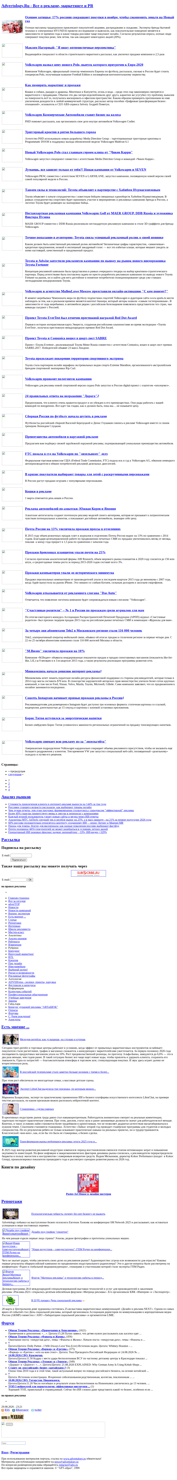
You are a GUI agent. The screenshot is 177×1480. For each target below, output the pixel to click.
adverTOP (14, 904)
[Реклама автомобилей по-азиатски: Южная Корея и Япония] (12, 519)
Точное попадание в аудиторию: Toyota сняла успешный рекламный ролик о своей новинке (94, 237)
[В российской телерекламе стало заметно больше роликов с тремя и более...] (10, 1077)
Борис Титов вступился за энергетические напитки (63, 718)
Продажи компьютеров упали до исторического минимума (69, 573)
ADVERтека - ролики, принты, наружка (32, 982)
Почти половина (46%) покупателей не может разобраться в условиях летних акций (58, 829)
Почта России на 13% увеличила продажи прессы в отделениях (73, 529)
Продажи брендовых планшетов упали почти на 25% (65, 552)
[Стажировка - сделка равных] (10, 1114)
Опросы (13, 1010)
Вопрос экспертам (19, 913)
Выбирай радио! (18, 969)
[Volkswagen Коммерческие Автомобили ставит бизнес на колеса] (12, 123)
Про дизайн (15, 963)
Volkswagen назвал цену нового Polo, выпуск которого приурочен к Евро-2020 (84, 64)
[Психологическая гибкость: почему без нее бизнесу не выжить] (10, 1219)
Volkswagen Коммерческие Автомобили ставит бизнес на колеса (73, 114)
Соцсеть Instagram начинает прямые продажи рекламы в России (73, 698)
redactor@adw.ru (68, 1464)
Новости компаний (19, 910)
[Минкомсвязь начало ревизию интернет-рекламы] (12, 684)
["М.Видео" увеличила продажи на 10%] (12, 661)
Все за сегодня (16, 901)
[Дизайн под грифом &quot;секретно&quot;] (16, 1233)
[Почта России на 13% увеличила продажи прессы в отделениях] (12, 541)
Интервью (14, 926)
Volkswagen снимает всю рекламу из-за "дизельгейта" (65, 741)
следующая (14, 774)
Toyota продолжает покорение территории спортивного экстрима (74, 358)
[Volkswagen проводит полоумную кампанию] (12, 387)
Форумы (13, 1013)
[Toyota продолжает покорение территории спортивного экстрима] (12, 368)
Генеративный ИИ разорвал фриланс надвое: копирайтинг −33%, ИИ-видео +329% (57, 832)
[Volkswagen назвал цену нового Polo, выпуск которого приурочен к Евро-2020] (12, 75)
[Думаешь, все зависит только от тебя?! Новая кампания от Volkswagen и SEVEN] (12, 180)
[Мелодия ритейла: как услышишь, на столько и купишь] (10, 1044)
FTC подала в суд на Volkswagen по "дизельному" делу (66, 454)
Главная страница (18, 897)
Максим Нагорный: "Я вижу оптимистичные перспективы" (70, 47)
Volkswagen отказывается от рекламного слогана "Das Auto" (71, 593)
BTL (11, 957)
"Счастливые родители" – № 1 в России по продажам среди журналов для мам (84, 610)
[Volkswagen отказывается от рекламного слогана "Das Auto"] (12, 601)
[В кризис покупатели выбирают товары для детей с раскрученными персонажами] (12, 483)
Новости (13, 907)
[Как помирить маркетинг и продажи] (12, 100)
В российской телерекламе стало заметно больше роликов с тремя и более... (64, 1071)
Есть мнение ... (17, 916)
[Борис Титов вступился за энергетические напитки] (12, 730)
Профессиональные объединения (28, 994)
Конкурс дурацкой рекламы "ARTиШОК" (33, 1007)
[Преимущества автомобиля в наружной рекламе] (12, 445)
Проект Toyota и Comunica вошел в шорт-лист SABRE (66, 338)
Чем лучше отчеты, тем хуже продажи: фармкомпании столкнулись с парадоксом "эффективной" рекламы (71, 810)
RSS (7, 1409)
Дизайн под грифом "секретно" (49, 1231)
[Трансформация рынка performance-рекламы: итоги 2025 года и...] (10, 1146)
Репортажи (14, 922)
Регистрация (19, 1452)
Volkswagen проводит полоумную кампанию (58, 379)
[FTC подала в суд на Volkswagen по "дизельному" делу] (12, 464)
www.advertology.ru (74, 1458)
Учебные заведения (19, 997)
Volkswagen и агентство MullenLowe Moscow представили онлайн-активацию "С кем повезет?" (96, 291)
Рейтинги (14, 941)
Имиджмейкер (16, 966)
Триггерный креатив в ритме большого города (60, 132)
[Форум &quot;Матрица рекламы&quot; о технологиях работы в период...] (16, 1283)
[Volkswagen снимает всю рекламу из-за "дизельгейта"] (12, 753)
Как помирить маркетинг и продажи (53, 85)
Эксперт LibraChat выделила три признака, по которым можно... (58, 1088)
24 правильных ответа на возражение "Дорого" (61, 396)
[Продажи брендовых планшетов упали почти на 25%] (12, 562)
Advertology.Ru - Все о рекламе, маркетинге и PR (47, 5)
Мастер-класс (16, 932)
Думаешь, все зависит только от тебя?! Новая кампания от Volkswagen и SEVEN (85, 169)
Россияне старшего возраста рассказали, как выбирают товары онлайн (50, 807)
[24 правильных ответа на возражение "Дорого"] (12, 406)
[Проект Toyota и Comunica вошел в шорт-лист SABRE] (12, 348)
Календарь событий (20, 991)
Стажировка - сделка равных (37, 1108)
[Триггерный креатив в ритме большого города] (12, 142)
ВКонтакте (22, 1409)
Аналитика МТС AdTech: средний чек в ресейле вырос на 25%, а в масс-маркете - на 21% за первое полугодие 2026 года (79, 819)
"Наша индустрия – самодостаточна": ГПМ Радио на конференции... (71, 1249)
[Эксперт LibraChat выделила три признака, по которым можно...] (10, 1094)
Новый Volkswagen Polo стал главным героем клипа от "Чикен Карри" (79, 152)
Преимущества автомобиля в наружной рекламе (61, 436)
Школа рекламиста (19, 929)
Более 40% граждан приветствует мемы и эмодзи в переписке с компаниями (53, 813)
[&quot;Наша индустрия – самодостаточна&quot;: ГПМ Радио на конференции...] (16, 1255)
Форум (7, 1323)
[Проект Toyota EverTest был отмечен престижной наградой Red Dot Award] (12, 328)
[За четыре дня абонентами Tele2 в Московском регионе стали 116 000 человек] (12, 641)
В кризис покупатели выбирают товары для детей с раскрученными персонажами (87, 474)
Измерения (14, 944)
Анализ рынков (16, 797)
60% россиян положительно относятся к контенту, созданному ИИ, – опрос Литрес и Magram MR (65, 822)
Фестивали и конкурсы (22, 985)
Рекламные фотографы (21, 975)
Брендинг (14, 950)
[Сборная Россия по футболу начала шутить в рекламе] (12, 426)
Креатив (13, 960)
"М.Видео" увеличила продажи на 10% (55, 651)
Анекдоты (14, 1019)
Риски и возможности (21, 972)
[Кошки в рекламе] (12, 500)
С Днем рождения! (19, 1016)
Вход (4, 1452)
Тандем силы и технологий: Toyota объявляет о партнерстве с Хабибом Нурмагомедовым (92, 190)
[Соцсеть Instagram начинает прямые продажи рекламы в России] (12, 708)
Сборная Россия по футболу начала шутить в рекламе (66, 416)
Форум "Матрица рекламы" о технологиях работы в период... (67, 1277)
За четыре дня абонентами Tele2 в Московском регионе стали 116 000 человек (83, 630)
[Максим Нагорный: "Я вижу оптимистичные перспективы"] (12, 56)
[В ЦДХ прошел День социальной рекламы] (10, 1305)
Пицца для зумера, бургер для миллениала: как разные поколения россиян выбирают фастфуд (63, 825)
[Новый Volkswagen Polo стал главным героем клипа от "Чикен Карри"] (12, 161)
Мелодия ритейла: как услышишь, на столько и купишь (52, 1039)
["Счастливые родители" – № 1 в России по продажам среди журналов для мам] (12, 620)
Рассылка (10, 839)
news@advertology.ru (66, 1461)
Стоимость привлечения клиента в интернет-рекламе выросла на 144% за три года (57, 804)
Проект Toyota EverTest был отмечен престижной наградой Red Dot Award (81, 318)
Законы (12, 1000)
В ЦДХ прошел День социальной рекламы (56, 1300)
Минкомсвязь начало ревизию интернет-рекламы (62, 671)
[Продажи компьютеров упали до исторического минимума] (12, 583)
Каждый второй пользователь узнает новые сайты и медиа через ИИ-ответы (53, 816)
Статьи (12, 919)
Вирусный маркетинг (21, 954)
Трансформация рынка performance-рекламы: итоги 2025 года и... (58, 1141)
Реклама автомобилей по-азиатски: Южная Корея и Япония (70, 508)
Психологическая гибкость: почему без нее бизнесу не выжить (68, 1213)
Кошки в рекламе (38, 491)
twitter (38, 1409)
